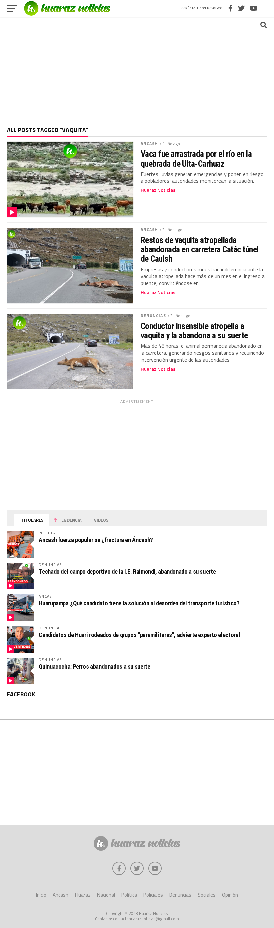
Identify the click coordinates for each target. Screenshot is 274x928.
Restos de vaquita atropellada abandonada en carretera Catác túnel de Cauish (200, 249)
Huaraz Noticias (158, 190)
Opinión (230, 895)
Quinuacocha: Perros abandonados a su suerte (94, 666)
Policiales (153, 895)
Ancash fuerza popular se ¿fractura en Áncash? (96, 539)
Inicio (41, 895)
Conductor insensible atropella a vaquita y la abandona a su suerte (194, 330)
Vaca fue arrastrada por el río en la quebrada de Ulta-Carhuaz (196, 158)
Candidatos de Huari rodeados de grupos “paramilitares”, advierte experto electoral (139, 634)
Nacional (106, 895)
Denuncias (153, 315)
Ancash (149, 143)
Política (129, 895)
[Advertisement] (137, 68)
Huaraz (83, 895)
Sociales (207, 895)
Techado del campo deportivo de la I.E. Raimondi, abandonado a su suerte (127, 571)
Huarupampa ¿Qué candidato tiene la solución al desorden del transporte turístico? (139, 603)
